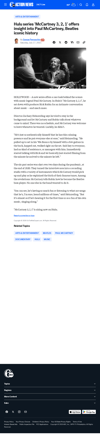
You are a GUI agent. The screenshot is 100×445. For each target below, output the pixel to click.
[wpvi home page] (9, 373)
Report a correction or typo (24, 215)
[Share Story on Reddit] (66, 42)
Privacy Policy (9, 422)
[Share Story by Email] (78, 42)
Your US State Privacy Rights (61, 422)
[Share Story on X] (60, 42)
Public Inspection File (27, 424)
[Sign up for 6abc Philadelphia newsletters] (25, 412)
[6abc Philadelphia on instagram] (19, 412)
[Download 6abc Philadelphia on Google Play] (89, 412)
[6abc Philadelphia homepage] (21, 5)
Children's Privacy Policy (40, 422)
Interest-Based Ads (10, 424)
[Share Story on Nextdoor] (72, 42)
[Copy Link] (84, 42)
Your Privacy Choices (23, 422)
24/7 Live (40, 4)
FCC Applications (42, 424)
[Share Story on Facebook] (54, 42)
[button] (5, 4)
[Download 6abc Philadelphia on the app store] (75, 412)
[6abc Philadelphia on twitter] (13, 412)
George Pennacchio (31, 39)
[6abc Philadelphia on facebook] (6, 412)
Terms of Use (77, 422)
